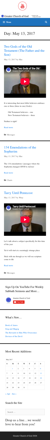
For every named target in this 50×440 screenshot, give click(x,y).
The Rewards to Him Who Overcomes (21, 332)
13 (41, 373)
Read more (8, 127)
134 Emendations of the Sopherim (20, 149)
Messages (11, 134)
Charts (9, 180)
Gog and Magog (12, 328)
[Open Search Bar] (46, 22)
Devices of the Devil (13, 336)
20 (41, 378)
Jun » (14, 393)
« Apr (7, 393)
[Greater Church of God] (23, 16)
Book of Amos (11, 325)
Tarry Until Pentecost (18, 192)
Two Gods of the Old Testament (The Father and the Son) (24, 50)
